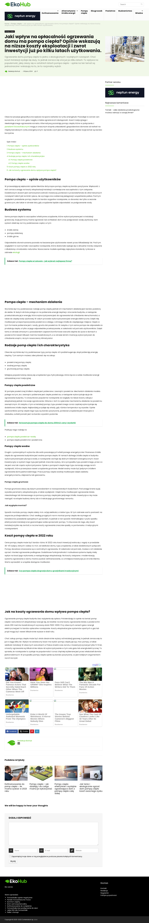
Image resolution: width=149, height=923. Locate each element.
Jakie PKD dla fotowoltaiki (17, 910)
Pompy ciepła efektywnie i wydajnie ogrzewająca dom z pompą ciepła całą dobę (65, 789)
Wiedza (139, 13)
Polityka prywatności (109, 895)
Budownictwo (125, 11)
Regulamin (105, 893)
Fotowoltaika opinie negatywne (19, 897)
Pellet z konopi (13, 912)
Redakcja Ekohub (14, 71)
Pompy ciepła (84, 12)
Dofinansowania (50, 13)
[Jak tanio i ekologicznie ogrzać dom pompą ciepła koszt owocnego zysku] (91, 767)
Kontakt (104, 888)
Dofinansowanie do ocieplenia (19, 906)
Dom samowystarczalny (17, 904)
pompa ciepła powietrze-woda (21, 436)
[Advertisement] (53, 98)
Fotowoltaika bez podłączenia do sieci (22, 908)
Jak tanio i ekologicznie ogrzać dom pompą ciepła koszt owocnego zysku (91, 787)
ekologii (16, 252)
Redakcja (104, 891)
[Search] (141, 4)
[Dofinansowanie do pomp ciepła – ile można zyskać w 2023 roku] (16, 767)
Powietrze (110, 11)
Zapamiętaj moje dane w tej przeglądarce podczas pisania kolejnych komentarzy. (47, 856)
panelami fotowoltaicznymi (17, 126)
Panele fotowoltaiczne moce (19, 900)
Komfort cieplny (13, 902)
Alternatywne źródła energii (68, 12)
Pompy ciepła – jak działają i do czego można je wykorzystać (41, 786)
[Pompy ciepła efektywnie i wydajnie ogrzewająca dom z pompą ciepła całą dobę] (66, 767)
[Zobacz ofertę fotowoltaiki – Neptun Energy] (22, 13)
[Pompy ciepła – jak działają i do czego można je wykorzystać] (41, 767)
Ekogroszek (96, 11)
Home (7, 24)
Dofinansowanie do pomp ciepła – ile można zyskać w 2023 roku (16, 787)
